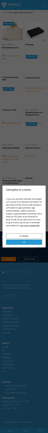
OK (24, 242)
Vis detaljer (24, 236)
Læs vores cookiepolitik (30, 225)
